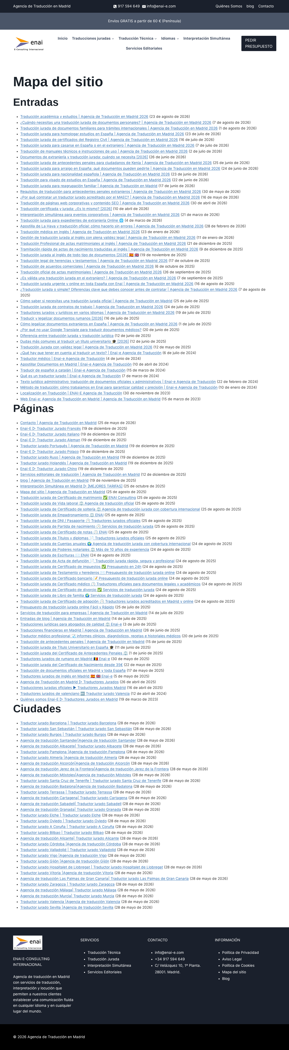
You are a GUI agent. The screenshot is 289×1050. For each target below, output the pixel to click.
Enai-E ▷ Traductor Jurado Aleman (50, 440)
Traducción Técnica (104, 953)
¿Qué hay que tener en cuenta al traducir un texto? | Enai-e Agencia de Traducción (90, 353)
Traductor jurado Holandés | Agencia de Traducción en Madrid (73, 463)
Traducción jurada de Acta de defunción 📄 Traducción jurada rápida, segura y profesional (97, 561)
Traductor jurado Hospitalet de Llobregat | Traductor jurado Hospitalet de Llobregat (91, 867)
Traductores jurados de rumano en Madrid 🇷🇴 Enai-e (65, 659)
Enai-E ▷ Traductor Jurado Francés (50, 428)
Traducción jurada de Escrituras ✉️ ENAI (54, 555)
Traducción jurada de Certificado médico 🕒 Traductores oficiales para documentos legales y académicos (110, 584)
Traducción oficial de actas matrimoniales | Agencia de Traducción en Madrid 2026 (91, 272)
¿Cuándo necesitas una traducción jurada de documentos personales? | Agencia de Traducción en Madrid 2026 (115, 122)
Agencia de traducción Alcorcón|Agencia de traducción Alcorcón (75, 763)
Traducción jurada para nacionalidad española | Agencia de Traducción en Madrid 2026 (95, 174)
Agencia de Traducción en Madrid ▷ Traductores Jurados (69, 682)
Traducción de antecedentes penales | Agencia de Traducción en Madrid (82, 642)
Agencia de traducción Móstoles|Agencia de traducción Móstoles (75, 775)
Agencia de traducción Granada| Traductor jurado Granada (70, 809)
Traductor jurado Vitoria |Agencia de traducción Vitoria (66, 873)
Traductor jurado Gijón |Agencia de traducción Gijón (64, 861)
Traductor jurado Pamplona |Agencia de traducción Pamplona (72, 752)
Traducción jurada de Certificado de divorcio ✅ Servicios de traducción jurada (87, 590)
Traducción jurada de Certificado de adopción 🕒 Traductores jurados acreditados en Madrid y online (106, 601)
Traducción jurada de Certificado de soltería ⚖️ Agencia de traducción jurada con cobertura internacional (110, 509)
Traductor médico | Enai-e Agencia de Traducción (62, 358)
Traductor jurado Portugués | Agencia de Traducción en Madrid (74, 446)
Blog (226, 978)
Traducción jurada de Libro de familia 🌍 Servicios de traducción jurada (81, 595)
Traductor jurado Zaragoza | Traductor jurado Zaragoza (67, 884)
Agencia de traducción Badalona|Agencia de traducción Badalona (76, 786)
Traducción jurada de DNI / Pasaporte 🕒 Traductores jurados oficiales (80, 521)
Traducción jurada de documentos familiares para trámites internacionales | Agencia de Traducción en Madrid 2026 (119, 128)
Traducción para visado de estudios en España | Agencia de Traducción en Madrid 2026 (95, 180)
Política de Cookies (238, 966)
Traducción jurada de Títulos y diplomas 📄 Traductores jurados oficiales (82, 538)
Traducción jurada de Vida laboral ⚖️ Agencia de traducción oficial (77, 503)
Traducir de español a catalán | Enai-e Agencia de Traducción (72, 370)
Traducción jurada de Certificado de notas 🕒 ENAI (63, 532)
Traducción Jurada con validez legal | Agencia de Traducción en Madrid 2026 (86, 347)
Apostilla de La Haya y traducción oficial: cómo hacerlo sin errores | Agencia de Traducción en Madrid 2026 (112, 226)
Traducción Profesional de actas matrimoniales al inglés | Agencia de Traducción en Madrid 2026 (103, 243)
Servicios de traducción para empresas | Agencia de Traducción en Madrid (83, 613)
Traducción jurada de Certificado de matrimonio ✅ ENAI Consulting (78, 497)
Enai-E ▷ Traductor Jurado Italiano (50, 434)
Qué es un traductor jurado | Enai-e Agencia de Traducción (70, 376)
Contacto (266, 6)
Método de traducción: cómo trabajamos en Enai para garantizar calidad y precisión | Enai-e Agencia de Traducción (118, 387)
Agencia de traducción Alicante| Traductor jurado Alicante (69, 838)
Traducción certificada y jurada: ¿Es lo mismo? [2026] (66, 209)
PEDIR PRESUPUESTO (258, 43)
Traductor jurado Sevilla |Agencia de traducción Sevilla (66, 907)
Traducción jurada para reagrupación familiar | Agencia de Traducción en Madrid (88, 186)
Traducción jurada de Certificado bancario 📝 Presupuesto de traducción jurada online (94, 578)
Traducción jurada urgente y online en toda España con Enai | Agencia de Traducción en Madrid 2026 (106, 284)
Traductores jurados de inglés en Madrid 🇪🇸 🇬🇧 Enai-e (66, 676)
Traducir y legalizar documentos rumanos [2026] (61, 318)
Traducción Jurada (103, 959)
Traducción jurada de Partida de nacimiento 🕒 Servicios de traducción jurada (86, 526)
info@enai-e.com (169, 953)
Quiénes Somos (229, 6)
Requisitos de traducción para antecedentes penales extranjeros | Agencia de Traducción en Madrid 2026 (110, 191)
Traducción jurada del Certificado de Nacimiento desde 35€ (71, 665)
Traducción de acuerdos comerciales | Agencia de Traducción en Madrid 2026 (87, 266)
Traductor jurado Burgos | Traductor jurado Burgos (63, 734)
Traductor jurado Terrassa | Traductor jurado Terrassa (66, 792)
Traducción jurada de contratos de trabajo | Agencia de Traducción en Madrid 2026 (91, 307)
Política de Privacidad (240, 953)
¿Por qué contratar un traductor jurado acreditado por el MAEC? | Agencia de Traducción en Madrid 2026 (110, 197)
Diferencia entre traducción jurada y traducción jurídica (67, 336)
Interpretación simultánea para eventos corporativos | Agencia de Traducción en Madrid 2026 (100, 215)
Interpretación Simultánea (206, 38)
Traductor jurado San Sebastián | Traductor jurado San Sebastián (76, 729)
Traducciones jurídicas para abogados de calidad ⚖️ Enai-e (71, 624)
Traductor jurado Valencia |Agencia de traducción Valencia (70, 902)
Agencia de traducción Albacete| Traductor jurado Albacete (71, 746)
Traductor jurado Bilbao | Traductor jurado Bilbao (62, 832)
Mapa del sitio (234, 972)
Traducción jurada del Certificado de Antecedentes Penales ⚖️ (74, 653)
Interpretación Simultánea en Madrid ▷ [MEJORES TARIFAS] (71, 486)
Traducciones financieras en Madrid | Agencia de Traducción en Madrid (81, 630)
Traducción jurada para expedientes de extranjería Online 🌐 (72, 220)
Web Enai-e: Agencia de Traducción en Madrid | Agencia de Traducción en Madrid (90, 399)
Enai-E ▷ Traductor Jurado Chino (48, 469)
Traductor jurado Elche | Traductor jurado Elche (60, 815)
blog (250, 6)
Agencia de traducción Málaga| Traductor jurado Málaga (68, 890)
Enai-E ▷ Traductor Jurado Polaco (49, 451)
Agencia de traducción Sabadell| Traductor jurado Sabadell (70, 804)
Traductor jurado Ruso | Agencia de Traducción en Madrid (69, 457)
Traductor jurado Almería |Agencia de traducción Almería (68, 757)
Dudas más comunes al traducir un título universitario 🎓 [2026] (74, 341)
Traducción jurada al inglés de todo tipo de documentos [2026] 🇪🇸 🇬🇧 (79, 255)
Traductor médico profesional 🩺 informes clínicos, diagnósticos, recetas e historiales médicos (100, 636)
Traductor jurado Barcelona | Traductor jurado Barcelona (68, 723)
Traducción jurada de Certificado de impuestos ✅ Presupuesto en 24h (80, 567)
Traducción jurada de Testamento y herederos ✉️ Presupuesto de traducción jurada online (97, 572)
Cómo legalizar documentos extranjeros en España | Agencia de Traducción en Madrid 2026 (99, 324)
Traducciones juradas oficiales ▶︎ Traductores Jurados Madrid (73, 688)
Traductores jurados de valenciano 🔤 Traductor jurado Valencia (75, 693)
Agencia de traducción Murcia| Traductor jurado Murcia (67, 896)
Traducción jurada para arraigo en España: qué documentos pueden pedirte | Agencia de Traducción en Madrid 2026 (120, 168)
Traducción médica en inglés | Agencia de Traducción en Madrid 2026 (80, 232)
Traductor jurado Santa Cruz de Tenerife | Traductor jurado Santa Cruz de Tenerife (90, 781)
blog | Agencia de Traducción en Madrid (54, 480)
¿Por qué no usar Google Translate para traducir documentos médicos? (81, 330)
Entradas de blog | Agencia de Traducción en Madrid (65, 618)
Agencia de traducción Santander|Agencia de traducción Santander (78, 740)
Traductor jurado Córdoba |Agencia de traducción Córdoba (70, 844)
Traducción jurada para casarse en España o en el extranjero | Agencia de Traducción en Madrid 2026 (107, 145)
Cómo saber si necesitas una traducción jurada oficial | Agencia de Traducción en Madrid (96, 301)
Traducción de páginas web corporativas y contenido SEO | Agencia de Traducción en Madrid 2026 (105, 203)
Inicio (62, 38)
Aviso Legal (232, 959)
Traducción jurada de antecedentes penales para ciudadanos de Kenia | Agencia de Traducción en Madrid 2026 (116, 163)
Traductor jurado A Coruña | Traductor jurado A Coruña (67, 827)
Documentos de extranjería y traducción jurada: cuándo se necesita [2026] (84, 157)
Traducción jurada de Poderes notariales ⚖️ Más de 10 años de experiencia (84, 549)
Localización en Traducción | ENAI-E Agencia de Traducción (71, 393)
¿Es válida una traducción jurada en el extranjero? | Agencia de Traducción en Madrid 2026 (98, 278)
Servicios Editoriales (144, 48)
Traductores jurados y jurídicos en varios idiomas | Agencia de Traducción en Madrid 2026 (97, 312)
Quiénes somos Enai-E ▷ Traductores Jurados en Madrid (69, 699)
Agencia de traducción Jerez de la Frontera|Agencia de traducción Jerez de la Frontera (94, 769)
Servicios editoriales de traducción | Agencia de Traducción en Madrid (80, 474)
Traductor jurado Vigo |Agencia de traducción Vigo (63, 855)
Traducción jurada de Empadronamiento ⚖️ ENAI (61, 515)
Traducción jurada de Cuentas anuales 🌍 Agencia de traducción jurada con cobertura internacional (105, 544)
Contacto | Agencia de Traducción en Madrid (58, 423)
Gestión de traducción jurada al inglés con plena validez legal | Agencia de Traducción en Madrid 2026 (107, 237)
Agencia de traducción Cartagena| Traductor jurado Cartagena (73, 798)
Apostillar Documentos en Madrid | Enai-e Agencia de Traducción (76, 364)
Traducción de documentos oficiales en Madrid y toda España (73, 670)
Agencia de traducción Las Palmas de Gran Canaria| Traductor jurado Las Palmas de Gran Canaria (104, 878)
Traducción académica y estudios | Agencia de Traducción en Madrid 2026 (84, 116)
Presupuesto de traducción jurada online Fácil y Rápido (67, 607)
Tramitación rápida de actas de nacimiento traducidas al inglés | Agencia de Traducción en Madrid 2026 (109, 249)
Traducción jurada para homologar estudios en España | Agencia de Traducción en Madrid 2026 (102, 134)
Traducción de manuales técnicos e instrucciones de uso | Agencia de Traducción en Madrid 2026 (104, 151)
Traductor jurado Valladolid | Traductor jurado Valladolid (68, 850)
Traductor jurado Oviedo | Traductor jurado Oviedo (63, 821)
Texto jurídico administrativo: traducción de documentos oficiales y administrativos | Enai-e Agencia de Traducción (118, 382)
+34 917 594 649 (170, 959)
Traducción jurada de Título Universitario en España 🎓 (67, 647)
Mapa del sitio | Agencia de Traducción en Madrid (62, 492)
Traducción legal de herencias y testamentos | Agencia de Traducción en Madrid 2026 (94, 261)
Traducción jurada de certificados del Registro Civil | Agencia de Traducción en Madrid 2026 (99, 140)
